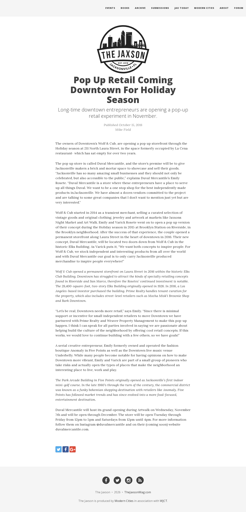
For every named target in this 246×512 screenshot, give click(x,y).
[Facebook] (106, 480)
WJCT (163, 501)
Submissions (160, 8)
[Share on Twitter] (58, 449)
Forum (238, 8)
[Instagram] (128, 480)
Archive (140, 8)
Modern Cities (204, 8)
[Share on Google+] (73, 449)
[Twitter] (117, 480)
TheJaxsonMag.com (137, 492)
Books (125, 8)
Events (110, 8)
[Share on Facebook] (65, 449)
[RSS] (140, 480)
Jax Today (182, 8)
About (224, 8)
